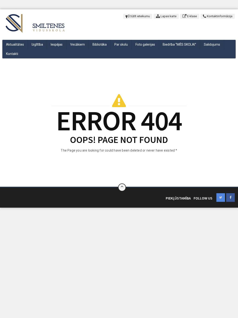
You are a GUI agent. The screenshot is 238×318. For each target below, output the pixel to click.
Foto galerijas (145, 44)
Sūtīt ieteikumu (139, 16)
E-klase (191, 16)
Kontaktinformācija (219, 16)
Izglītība (37, 44)
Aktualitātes (15, 44)
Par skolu (121, 44)
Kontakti (12, 54)
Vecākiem (77, 44)
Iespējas (57, 44)
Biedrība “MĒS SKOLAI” (179, 44)
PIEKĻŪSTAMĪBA (178, 198)
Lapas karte (168, 16)
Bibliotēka (100, 44)
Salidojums (212, 44)
